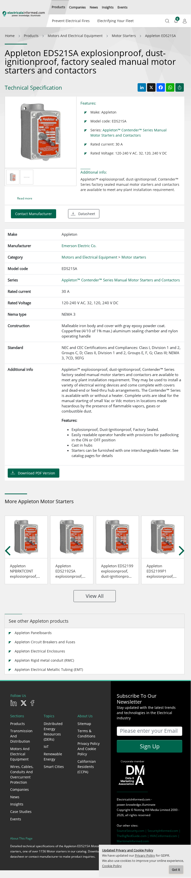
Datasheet (86, 213)
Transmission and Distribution (21, 736)
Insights (16, 804)
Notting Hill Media (146, 810)
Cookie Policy (112, 866)
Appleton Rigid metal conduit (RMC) (44, 660)
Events (15, 819)
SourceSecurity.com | (132, 831)
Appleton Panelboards (33, 632)
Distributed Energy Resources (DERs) (53, 731)
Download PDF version (36, 473)
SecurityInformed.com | (164, 831)
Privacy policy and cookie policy (88, 748)
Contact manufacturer (33, 213)
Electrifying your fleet (115, 20)
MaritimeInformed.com (133, 841)
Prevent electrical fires (71, 20)
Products (17, 723)
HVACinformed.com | (165, 836)
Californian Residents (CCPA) (86, 766)
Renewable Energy (53, 757)
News (14, 797)
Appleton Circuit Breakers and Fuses (45, 642)
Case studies (21, 811)
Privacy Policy (145, 855)
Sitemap (84, 723)
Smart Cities (54, 766)
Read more (24, 198)
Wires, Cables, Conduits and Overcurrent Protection (21, 774)
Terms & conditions (86, 733)
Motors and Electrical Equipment (20, 754)
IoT (46, 746)
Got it (176, 870)
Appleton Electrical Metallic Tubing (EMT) (49, 669)
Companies (19, 789)
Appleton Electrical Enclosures (40, 651)
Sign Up (149, 746)
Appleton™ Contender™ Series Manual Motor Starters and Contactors (121, 279)
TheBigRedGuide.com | (133, 836)
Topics (49, 716)
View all (95, 596)
